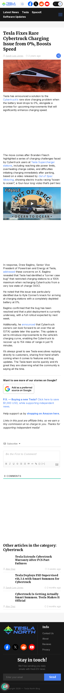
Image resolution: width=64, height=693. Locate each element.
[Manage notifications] (6, 686)
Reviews (46, 644)
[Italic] (10, 464)
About (45, 638)
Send (52, 677)
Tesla (25, 12)
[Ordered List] (21, 464)
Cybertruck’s (10, 99)
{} (40, 463)
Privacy (46, 649)
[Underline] (13, 464)
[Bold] (6, 464)
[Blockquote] (28, 464)
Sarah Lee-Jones (14, 55)
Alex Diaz (10, 569)
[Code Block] (32, 464)
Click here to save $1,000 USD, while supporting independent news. (31, 403)
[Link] (36, 464)
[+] (43, 463)
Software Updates (14, 16)
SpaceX (37, 12)
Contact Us (48, 633)
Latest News (11, 12)
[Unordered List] (25, 464)
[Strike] (17, 464)
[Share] (58, 55)
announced (28, 324)
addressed (9, 271)
